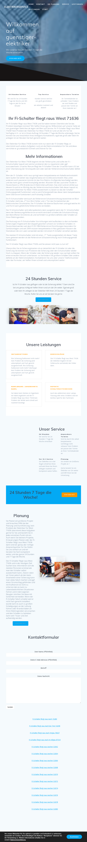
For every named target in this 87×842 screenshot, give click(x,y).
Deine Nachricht (43, 676)
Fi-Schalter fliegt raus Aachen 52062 (45, 747)
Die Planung (53, 4)
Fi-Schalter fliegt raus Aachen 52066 (45, 760)
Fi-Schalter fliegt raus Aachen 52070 (45, 774)
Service (65, 4)
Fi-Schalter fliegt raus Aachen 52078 (45, 802)
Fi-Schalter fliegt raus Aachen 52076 (45, 795)
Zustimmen (74, 837)
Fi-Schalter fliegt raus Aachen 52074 (45, 788)
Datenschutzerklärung (18, 840)
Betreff (43, 668)
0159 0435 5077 (15, 58)
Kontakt (40, 4)
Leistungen (77, 4)
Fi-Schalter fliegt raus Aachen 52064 (45, 754)
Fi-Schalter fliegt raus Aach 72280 (45, 719)
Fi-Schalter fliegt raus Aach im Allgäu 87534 (44, 740)
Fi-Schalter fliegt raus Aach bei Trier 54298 (44, 726)
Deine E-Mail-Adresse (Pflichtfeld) (43, 660)
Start (45, 9)
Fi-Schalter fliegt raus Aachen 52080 (45, 809)
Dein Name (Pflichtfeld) (44, 651)
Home (31, 4)
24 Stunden (34, 9)
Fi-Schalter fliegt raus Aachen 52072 (45, 781)
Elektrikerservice (16, 7)
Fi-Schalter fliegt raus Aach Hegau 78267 (45, 733)
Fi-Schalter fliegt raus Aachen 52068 (45, 767)
